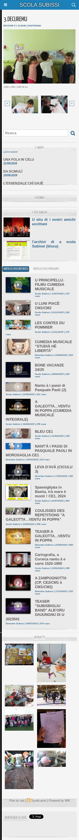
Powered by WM (59, 800)
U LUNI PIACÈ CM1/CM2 (47, 305)
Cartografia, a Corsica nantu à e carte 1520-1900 (50, 559)
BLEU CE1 (44, 431)
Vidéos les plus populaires (46, 269)
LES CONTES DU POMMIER (50, 325)
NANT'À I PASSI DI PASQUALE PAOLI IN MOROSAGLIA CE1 (39, 450)
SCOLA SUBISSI (39, 5)
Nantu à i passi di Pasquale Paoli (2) (50, 387)
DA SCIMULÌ (12, 169)
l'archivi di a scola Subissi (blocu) (53, 244)
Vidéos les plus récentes (16, 269)
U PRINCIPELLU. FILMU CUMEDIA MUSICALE (49, 284)
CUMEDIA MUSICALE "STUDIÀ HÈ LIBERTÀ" (53, 346)
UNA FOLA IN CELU (18, 157)
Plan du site (16, 800)
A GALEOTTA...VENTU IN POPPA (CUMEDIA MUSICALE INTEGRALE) (38, 411)
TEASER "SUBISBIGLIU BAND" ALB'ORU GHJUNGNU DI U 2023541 (35, 610)
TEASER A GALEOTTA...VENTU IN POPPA (52, 536)
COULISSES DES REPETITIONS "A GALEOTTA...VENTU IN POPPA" (35, 515)
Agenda (40, 198)
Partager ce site (15, 818)
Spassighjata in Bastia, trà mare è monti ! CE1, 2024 (50, 491)
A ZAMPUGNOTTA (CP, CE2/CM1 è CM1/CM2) (50, 582)
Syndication (38, 800)
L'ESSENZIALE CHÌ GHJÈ (23, 180)
